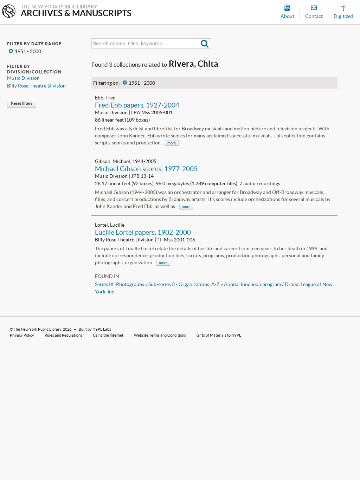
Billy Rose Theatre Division (36, 86)
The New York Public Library (38, 329)
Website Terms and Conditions (160, 335)
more (171, 143)
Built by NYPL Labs (95, 329)
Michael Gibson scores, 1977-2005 (146, 169)
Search (205, 43)
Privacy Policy (22, 335)
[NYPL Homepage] (8, 11)
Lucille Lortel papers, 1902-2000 (143, 232)
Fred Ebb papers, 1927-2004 (137, 105)
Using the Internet (108, 335)
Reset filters (21, 103)
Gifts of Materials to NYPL (219, 335)
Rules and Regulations (63, 335)
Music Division (23, 78)
